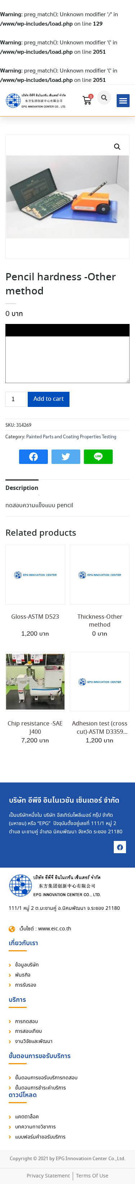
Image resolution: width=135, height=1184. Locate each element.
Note (12, 328)
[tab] (22, 487)
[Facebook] (120, 847)
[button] (123, 100)
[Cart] (86, 100)
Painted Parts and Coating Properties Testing (71, 436)
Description (22, 488)
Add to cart (48, 399)
